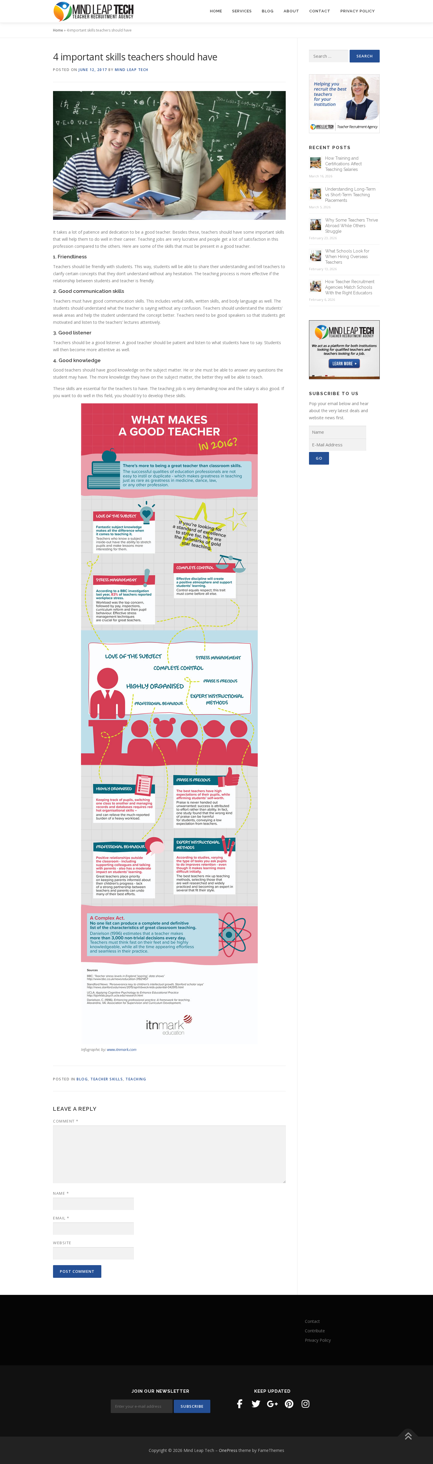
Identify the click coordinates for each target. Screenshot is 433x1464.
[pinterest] (289, 1403)
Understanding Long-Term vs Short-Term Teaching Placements (350, 195)
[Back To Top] (408, 1436)
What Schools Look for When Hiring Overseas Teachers (347, 257)
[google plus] (272, 1403)
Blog (268, 11)
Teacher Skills (106, 1079)
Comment (66, 1121)
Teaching (135, 1079)
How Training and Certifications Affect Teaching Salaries (343, 164)
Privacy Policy (358, 11)
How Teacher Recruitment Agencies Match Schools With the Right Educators (349, 287)
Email (61, 1218)
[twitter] (256, 1403)
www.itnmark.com (121, 1049)
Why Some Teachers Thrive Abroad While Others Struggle (351, 226)
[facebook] (239, 1403)
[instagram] (305, 1403)
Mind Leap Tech (131, 69)
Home (216, 11)
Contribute (315, 1330)
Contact (319, 11)
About (291, 11)
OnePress (228, 1450)
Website (62, 1242)
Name (61, 1193)
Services (242, 11)
